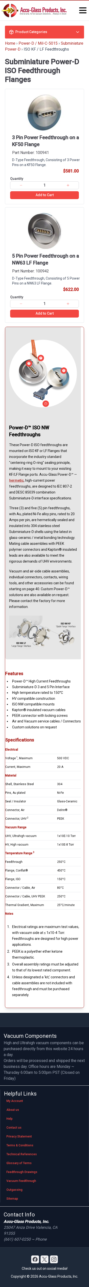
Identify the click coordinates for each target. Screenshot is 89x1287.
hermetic (16, 480)
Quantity (16, 179)
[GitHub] (54, 1259)
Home (10, 43)
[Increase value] (68, 185)
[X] (44, 1259)
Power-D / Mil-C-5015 (38, 43)
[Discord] (35, 1259)
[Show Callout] (29, 363)
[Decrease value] (21, 185)
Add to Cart (45, 195)
